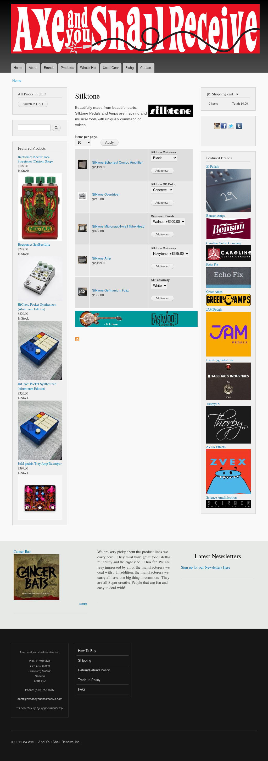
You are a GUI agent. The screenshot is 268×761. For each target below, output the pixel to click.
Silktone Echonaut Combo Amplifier (117, 162)
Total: (236, 103)
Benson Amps (215, 215)
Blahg (129, 67)
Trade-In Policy (89, 679)
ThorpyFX (213, 404)
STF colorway (160, 280)
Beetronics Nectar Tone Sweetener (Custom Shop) (35, 159)
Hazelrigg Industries (219, 360)
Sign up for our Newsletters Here (205, 567)
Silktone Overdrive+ (106, 194)
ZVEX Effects (216, 447)
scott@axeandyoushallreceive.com (40, 699)
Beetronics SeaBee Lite (34, 244)
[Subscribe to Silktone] (77, 338)
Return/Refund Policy (94, 669)
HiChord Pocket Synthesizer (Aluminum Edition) (37, 306)
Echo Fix (212, 264)
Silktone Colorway (163, 152)
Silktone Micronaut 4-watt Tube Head (118, 226)
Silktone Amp (101, 258)
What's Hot (88, 67)
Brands (49, 67)
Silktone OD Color (163, 184)
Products (67, 67)
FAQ (81, 689)
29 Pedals (212, 166)
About (33, 67)
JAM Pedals (214, 309)
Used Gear (111, 67)
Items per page (86, 136)
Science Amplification (221, 497)
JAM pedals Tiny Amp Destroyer (40, 463)
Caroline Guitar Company (223, 243)
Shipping (84, 660)
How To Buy (87, 650)
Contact (146, 67)
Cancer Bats (22, 551)
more (83, 603)
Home (18, 67)
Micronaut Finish (162, 216)
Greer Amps (214, 291)
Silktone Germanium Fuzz (110, 290)
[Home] (136, 29)
